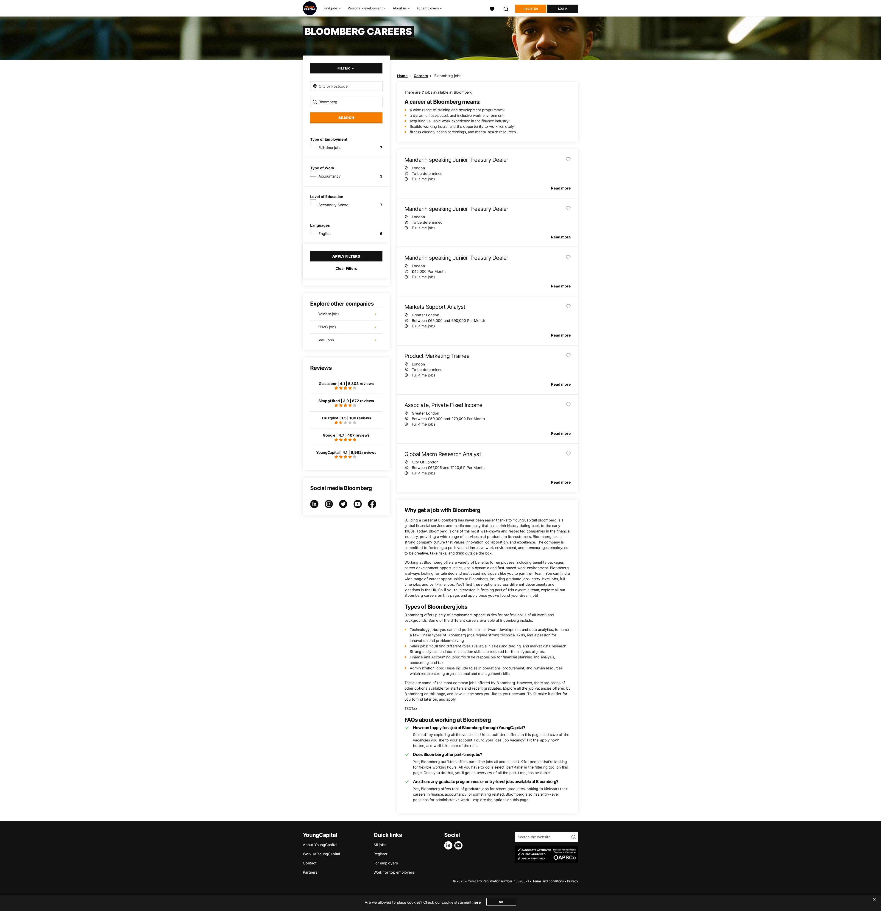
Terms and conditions (548, 881)
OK (501, 901)
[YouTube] (459, 845)
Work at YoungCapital (321, 854)
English (324, 233)
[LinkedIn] (449, 845)
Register (531, 8)
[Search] (506, 8)
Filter (344, 68)
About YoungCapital (320, 844)
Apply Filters (346, 256)
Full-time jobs (329, 147)
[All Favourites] (492, 8)
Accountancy (329, 176)
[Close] (874, 902)
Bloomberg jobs (447, 75)
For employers (386, 863)
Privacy (572, 881)
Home (402, 75)
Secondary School (333, 205)
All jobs (380, 844)
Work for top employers (394, 872)
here (476, 902)
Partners (310, 872)
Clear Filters (346, 268)
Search (346, 117)
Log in (563, 8)
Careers (421, 75)
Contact (310, 863)
